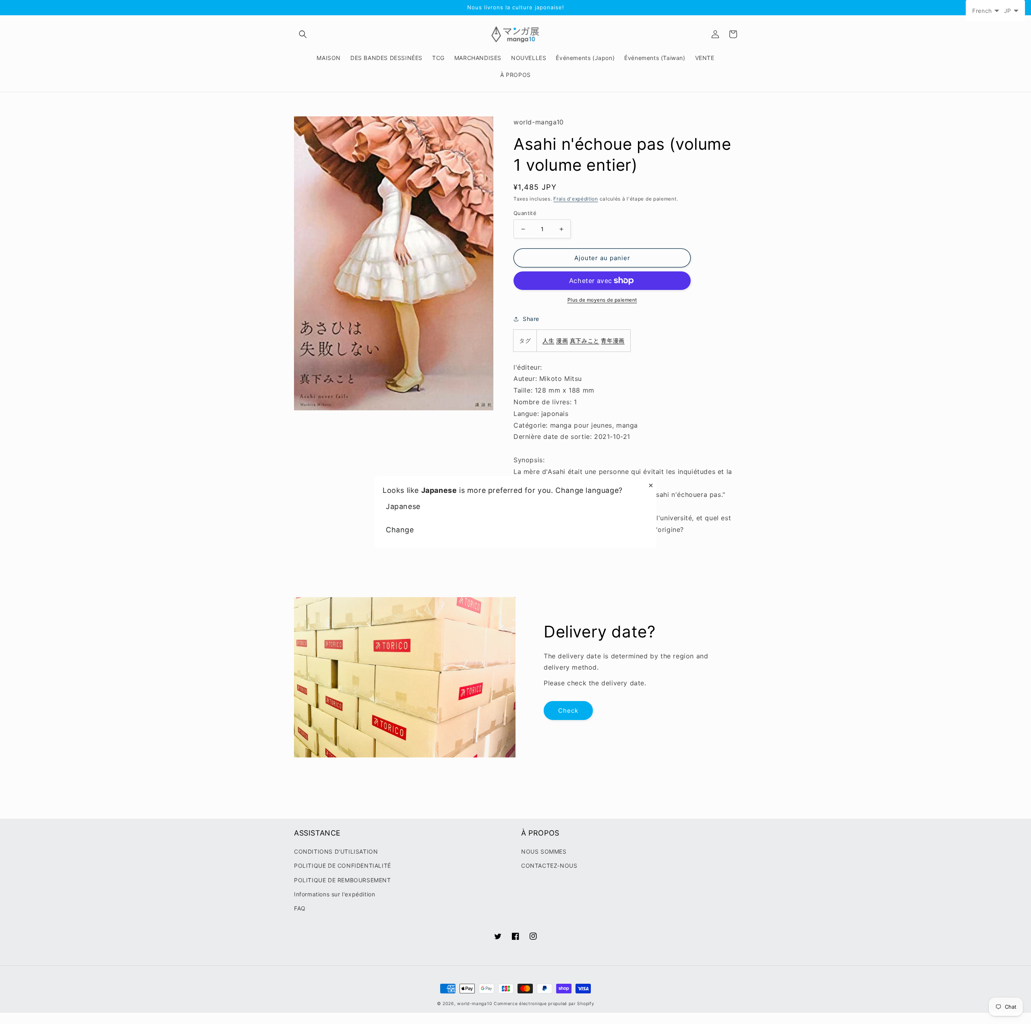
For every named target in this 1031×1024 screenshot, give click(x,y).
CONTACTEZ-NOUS (549, 865)
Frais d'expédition (575, 199)
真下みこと (584, 340)
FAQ (300, 908)
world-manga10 (474, 1003)
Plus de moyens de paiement (602, 300)
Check (568, 710)
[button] (303, 34)
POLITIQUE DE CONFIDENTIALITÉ (342, 865)
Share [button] (531, 318)
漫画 (562, 340)
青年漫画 (612, 340)
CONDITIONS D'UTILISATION (336, 851)
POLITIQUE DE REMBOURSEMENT (342, 880)
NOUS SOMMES (544, 851)
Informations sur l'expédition (334, 894)
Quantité (524, 213)
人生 (548, 340)
